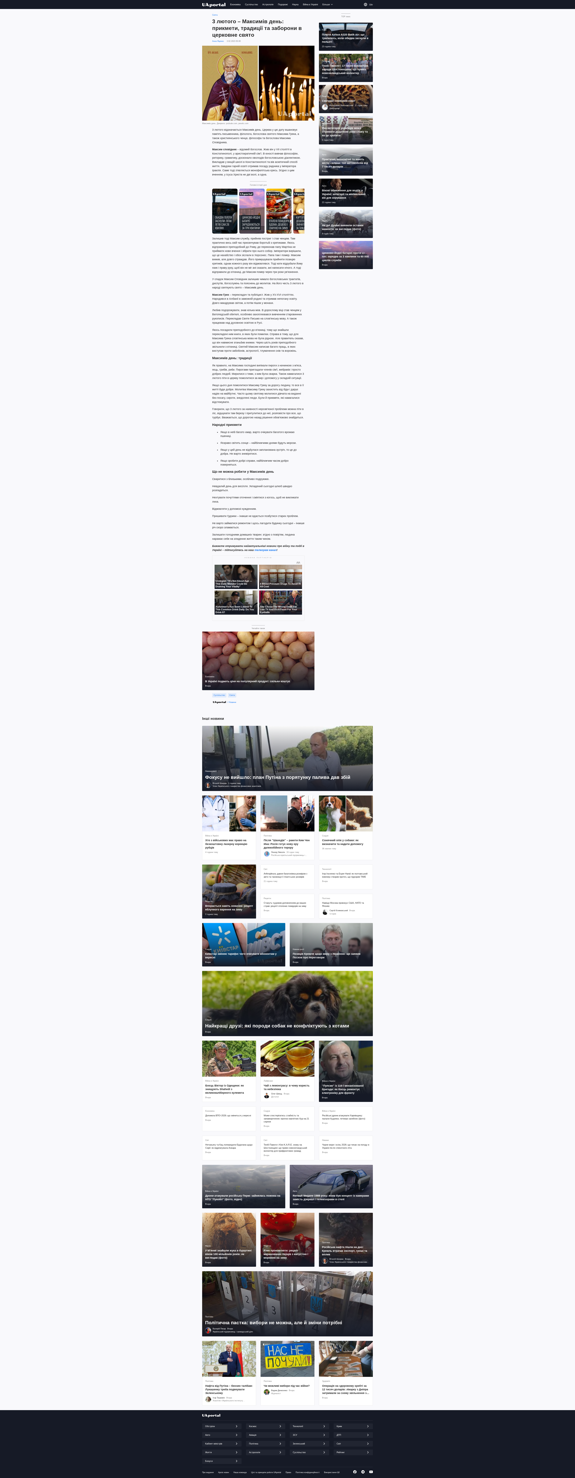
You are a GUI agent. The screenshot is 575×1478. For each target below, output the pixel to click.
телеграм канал (266, 550)
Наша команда (240, 1472)
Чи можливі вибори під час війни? (287, 1385)
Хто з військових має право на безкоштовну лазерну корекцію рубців (226, 844)
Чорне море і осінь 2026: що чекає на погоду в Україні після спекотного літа (345, 1146)
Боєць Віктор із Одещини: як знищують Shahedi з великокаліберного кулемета (224, 1089)
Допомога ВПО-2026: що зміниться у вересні (228, 1115)
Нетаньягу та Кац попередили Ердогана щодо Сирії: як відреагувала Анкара (228, 1146)
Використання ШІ (332, 1472)
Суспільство (251, 4)
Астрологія (267, 4)
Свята (215, 15)
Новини (232, 702)
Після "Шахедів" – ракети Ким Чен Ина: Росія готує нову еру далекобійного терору (287, 844)
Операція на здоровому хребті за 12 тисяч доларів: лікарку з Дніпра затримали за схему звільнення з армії (345, 1389)
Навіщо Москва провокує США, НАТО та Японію (343, 904)
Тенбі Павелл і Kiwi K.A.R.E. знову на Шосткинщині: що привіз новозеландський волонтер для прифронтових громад (285, 1147)
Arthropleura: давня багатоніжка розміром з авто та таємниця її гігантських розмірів (285, 875)
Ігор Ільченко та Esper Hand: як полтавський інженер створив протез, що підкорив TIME (344, 875)
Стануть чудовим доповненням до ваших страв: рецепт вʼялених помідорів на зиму (285, 904)
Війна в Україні (310, 4)
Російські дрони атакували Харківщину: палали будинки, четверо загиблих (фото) (343, 1117)
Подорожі (283, 4)
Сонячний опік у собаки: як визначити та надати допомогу (342, 842)
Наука (295, 4)
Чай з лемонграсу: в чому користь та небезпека (287, 1087)
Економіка (235, 4)
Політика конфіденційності (308, 1472)
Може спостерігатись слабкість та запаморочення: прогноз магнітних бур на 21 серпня (286, 1118)
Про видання (208, 1472)
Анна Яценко (218, 41)
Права (288, 1472)
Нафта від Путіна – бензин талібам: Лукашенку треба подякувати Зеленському (229, 1389)
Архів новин (223, 1472)
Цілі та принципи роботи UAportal (266, 1472)
